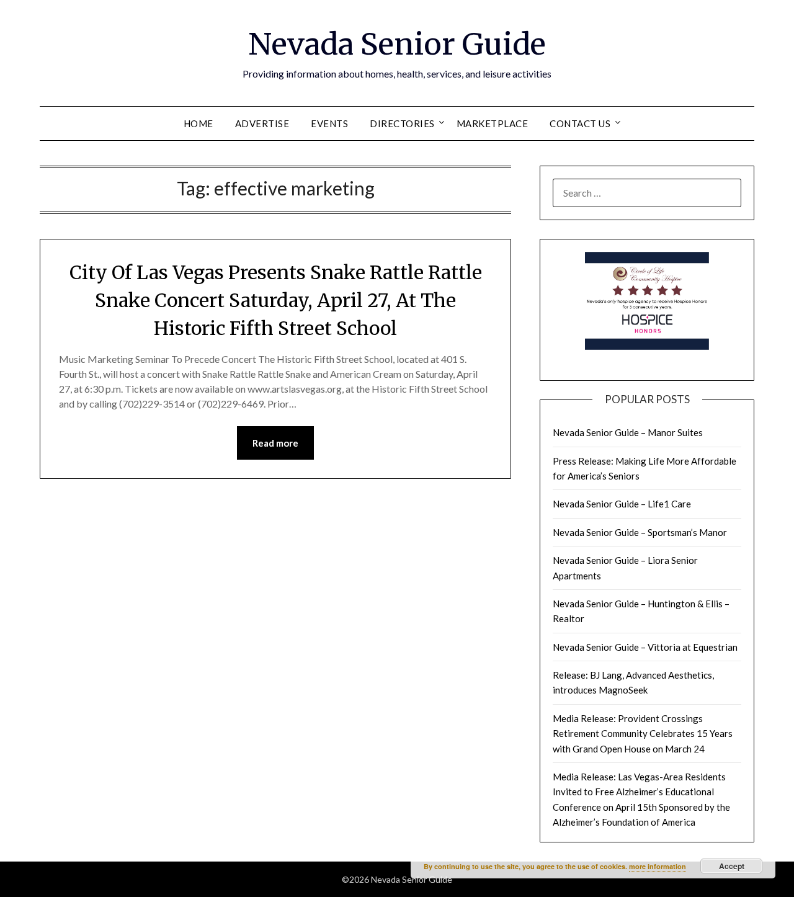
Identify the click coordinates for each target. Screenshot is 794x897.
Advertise (262, 123)
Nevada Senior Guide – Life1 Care (622, 503)
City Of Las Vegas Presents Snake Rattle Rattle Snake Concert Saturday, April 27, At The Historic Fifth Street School (275, 300)
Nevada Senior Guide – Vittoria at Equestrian (645, 647)
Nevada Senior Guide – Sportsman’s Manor (640, 532)
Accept (731, 866)
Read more (275, 442)
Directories (402, 123)
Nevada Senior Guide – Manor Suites (628, 432)
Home (198, 123)
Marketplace (493, 123)
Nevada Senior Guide (397, 44)
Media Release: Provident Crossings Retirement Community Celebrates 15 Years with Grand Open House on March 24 (643, 733)
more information (657, 866)
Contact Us (580, 123)
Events (329, 123)
